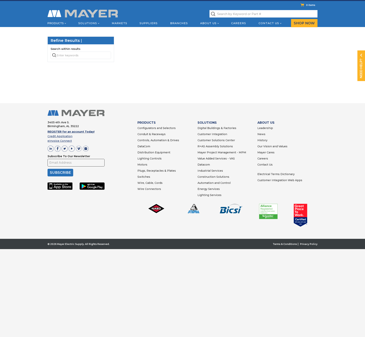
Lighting (143, 158)
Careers (238, 23)
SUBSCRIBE (60, 172)
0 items (310, 5)
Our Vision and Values (272, 146)
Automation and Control (214, 183)
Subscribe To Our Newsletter (69, 156)
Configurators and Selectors (156, 128)
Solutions (87, 23)
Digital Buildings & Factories (217, 128)
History (262, 140)
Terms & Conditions (285, 244)
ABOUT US (266, 122)
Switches (143, 176)
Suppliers (149, 23)
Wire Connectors (149, 189)
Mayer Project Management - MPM (222, 152)
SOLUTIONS (207, 122)
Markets (119, 23)
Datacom (204, 164)
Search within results (65, 49)
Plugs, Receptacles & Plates (156, 170)
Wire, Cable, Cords (150, 183)
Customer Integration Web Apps (279, 180)
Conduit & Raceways (151, 134)
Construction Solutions (213, 176)
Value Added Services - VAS (216, 158)
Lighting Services (209, 195)
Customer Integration (212, 134)
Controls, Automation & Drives (158, 140)
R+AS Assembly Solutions (215, 146)
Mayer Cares (266, 152)
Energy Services (209, 189)
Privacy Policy (308, 244)
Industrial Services (210, 170)
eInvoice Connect (60, 141)
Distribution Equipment (153, 152)
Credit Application (60, 136)
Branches (179, 23)
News (261, 134)
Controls (155, 158)
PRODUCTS (146, 122)
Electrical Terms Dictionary (276, 174)
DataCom (143, 146)
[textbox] (263, 14)
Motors (142, 164)
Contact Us (269, 23)
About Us (208, 23)
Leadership (265, 128)
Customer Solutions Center (216, 140)
